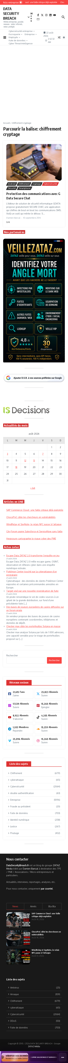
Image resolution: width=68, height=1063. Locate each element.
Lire (8, 222)
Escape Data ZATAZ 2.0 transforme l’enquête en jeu (32, 555)
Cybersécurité (50, 184)
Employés (13, 37)
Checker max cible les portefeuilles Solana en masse (33, 626)
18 (16, 467)
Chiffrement (24, 184)
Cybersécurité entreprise (21, 31)
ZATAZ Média (34, 1046)
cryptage (37, 184)
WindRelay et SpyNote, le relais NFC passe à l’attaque (34, 524)
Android (11, 184)
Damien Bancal (30, 868)
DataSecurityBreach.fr (17, 865)
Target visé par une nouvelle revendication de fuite (32, 591)
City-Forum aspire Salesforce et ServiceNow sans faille (34, 531)
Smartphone (25, 188)
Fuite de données (17, 40)
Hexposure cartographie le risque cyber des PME (31, 538)
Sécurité (12, 188)
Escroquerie (14, 34)
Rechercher (12, 655)
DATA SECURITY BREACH (11, 13)
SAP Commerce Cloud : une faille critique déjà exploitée (34, 510)
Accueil (6, 123)
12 (25, 460)
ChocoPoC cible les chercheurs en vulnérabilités (31, 517)
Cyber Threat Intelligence (21, 43)
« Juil (32, 488)
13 (34, 460)
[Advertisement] (34, 86)
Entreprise (30, 34)
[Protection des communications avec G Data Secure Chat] (34, 162)
